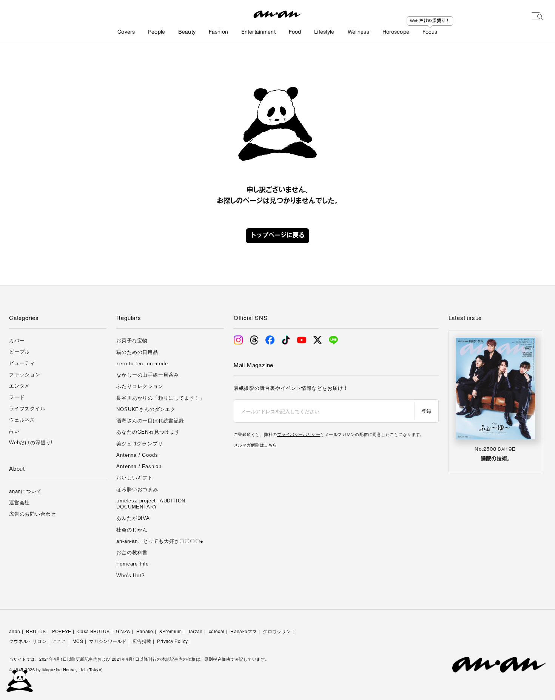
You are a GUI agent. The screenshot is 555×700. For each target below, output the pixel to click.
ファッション (24, 374)
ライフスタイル (27, 408)
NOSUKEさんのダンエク (145, 409)
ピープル (19, 352)
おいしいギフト (134, 478)
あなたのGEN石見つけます (148, 432)
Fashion (218, 32)
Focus (430, 32)
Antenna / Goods (137, 455)
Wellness (358, 32)
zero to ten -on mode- (143, 363)
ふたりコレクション (139, 386)
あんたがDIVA (133, 518)
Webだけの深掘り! (31, 442)
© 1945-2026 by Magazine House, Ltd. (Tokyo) (56, 669)
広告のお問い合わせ (32, 514)
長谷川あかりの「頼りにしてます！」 (160, 398)
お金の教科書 (132, 552)
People (156, 32)
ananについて (25, 491)
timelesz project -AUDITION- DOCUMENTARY (151, 504)
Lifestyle (324, 32)
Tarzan (195, 631)
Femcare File (132, 564)
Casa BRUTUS (93, 631)
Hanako (144, 631)
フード (17, 397)
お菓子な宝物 (132, 340)
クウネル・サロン (27, 641)
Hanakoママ (243, 631)
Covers (126, 32)
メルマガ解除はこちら (255, 445)
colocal (217, 631)
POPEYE (61, 631)
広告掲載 (142, 641)
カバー (17, 340)
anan (14, 631)
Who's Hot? (130, 575)
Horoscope (395, 32)
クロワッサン (277, 631)
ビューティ (22, 363)
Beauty (187, 32)
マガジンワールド (107, 641)
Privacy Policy (172, 641)
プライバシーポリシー (299, 434)
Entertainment (258, 32)
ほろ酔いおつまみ (137, 489)
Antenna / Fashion (139, 466)
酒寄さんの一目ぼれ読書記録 (150, 420)
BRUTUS (36, 631)
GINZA (123, 631)
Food (295, 32)
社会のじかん (132, 530)
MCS (77, 641)
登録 (426, 410)
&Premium (170, 631)
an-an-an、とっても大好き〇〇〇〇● (160, 541)
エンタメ (19, 386)
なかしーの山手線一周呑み (147, 375)
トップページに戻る (277, 235)
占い (14, 431)
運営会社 (19, 502)
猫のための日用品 (137, 352)
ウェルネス (22, 420)
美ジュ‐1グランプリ (139, 444)
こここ (59, 641)
